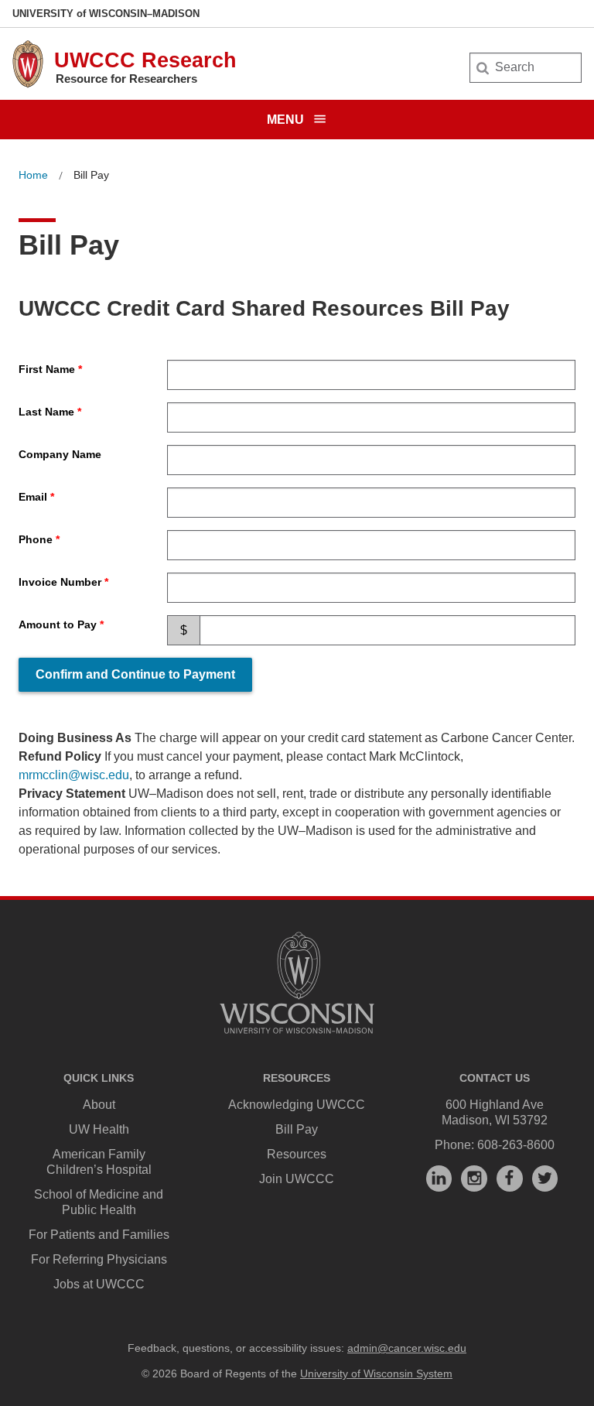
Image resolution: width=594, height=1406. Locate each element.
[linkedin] (439, 1178)
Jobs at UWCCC (99, 1284)
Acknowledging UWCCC (296, 1104)
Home (33, 175)
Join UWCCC (296, 1178)
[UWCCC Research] (27, 84)
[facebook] (510, 1178)
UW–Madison (106, 13)
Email (33, 497)
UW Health (99, 1129)
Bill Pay (296, 1129)
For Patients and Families (99, 1234)
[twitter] (545, 1178)
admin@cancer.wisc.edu (406, 1348)
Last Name (46, 411)
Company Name (60, 454)
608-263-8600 (516, 1144)
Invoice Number (60, 582)
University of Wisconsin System (376, 1373)
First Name (47, 369)
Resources (296, 1154)
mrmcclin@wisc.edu (74, 775)
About (99, 1104)
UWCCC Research (145, 60)
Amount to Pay (58, 624)
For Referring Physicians (99, 1259)
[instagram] (474, 1178)
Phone (36, 539)
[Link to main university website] (297, 1036)
